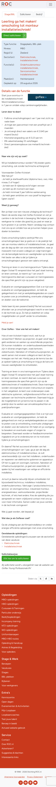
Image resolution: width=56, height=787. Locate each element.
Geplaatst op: (10, 83)
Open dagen (7, 701)
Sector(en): (9, 57)
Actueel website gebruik (13, 728)
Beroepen (6, 663)
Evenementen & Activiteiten (15, 706)
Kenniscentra (8, 697)
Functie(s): (9, 64)
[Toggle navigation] (50, 4)
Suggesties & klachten (12, 753)
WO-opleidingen (10, 630)
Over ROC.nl (7, 744)
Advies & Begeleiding (12, 647)
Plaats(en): (9, 79)
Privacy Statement (35, 777)
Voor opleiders (8, 651)
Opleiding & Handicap (12, 643)
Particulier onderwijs (11, 612)
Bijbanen (6, 681)
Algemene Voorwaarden (14, 777)
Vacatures (6, 668)
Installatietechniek (29, 60)
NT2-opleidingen (10, 625)
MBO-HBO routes (10, 638)
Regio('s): (8, 52)
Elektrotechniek (27, 57)
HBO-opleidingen (10, 604)
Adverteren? (8, 748)
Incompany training (11, 621)
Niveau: (7, 48)
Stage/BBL (9, 14)
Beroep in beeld (9, 723)
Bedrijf (39, 14)
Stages (5, 672)
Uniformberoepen (10, 634)
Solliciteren (25, 14)
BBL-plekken (8, 676)
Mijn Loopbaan (9, 710)
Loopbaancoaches (10, 715)
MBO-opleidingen (10, 599)
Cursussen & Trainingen (13, 608)
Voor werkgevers (10, 685)
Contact (6, 740)
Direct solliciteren (12, 35)
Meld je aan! (7, 322)
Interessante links (10, 757)
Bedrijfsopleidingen (11, 617)
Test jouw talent (9, 719)
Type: (10, 44)
